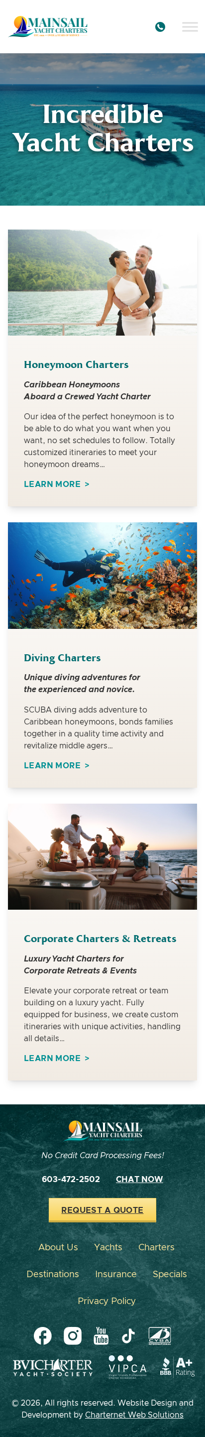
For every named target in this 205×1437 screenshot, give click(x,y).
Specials (170, 1274)
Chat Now (139, 1180)
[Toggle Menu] (190, 26)
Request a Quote (102, 1210)
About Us (58, 1247)
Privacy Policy (107, 1301)
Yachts (108, 1247)
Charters (156, 1247)
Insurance (116, 1274)
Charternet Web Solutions (134, 1415)
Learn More (52, 484)
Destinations (52, 1274)
